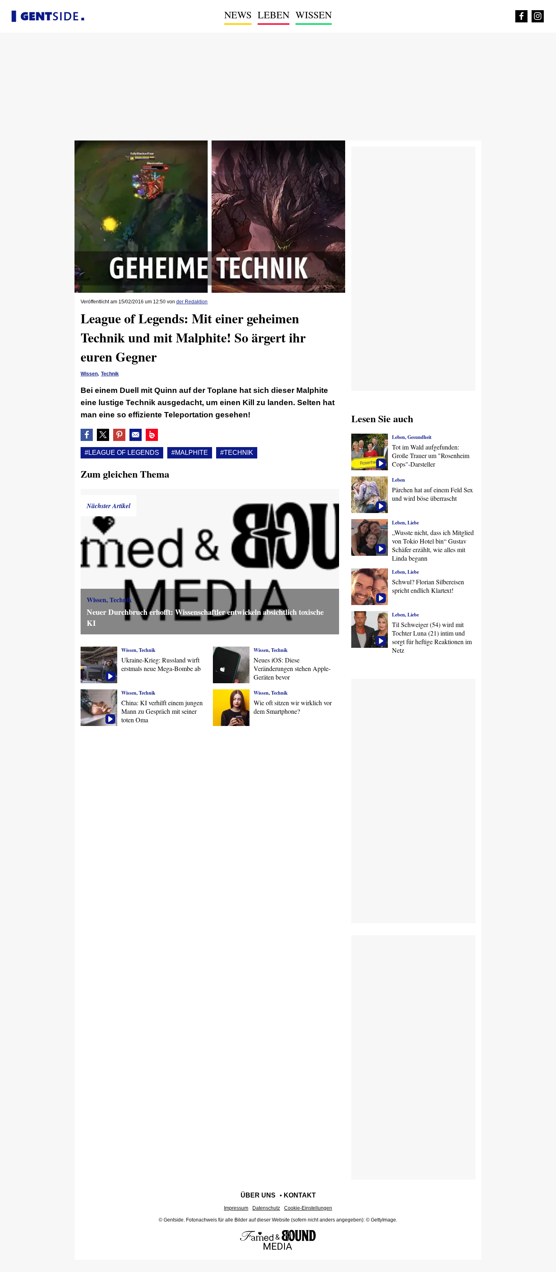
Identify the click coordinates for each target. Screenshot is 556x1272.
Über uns (258, 1195)
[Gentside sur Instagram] (538, 16)
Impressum (236, 1208)
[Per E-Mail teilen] (135, 435)
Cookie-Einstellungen (308, 1208)
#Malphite (189, 452)
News (238, 14)
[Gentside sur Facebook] (521, 16)
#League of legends (122, 452)
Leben (273, 14)
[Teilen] (119, 435)
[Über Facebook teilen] (87, 435)
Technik (110, 374)
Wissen (314, 14)
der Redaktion (192, 302)
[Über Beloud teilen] (152, 435)
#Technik (236, 452)
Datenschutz (266, 1208)
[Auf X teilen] (103, 435)
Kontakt (300, 1195)
